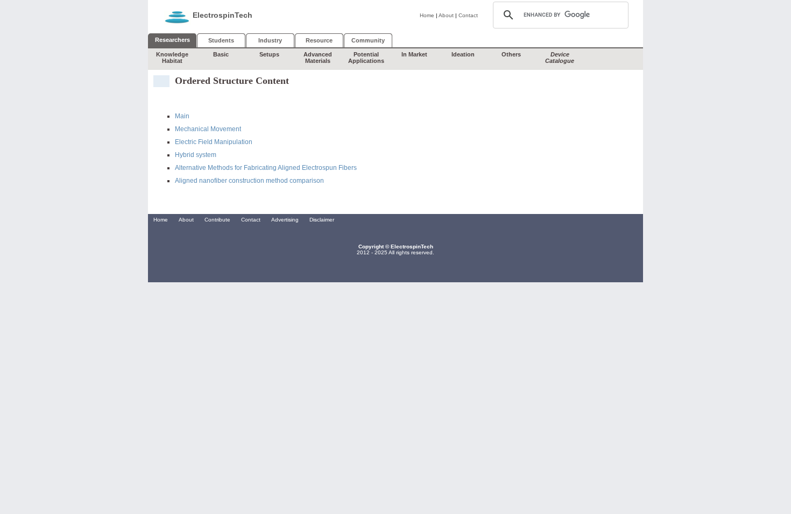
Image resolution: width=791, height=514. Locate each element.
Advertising (285, 220)
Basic (221, 54)
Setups (269, 54)
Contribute (217, 220)
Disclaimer (321, 220)
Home (427, 15)
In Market (414, 54)
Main (182, 116)
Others (511, 54)
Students (221, 40)
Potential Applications (366, 57)
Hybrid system (195, 155)
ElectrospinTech (222, 15)
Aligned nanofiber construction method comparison (249, 180)
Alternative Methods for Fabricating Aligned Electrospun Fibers (266, 168)
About (446, 15)
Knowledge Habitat (172, 57)
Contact (468, 15)
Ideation (463, 54)
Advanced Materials (317, 57)
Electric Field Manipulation (213, 142)
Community (368, 40)
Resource (319, 40)
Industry (270, 40)
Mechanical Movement (208, 129)
